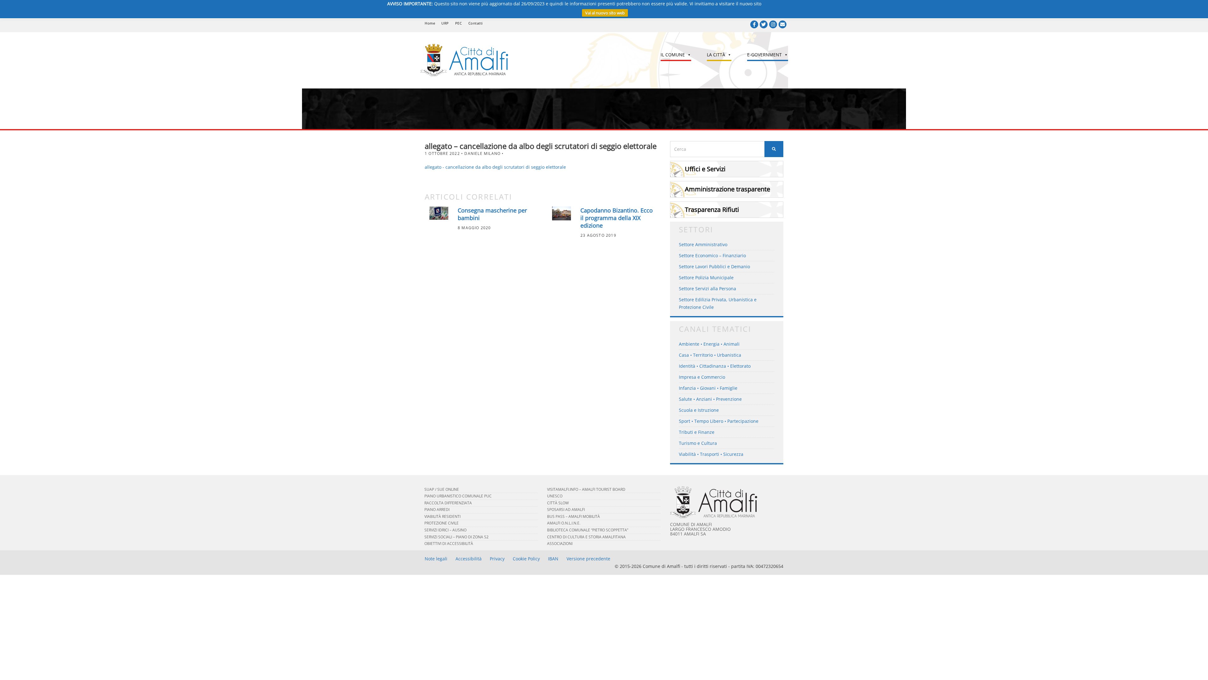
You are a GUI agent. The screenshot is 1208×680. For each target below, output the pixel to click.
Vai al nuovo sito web (605, 13)
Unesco (554, 496)
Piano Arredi (437, 509)
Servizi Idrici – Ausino (445, 530)
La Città (716, 55)
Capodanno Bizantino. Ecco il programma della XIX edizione (616, 218)
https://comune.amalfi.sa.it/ (792, 4)
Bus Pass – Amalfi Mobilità (573, 516)
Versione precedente (588, 559)
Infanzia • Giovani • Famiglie (708, 388)
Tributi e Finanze (696, 432)
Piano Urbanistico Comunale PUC (458, 496)
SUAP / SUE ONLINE (441, 489)
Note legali (436, 559)
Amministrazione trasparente (727, 189)
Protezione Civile (441, 523)
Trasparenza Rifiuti (712, 209)
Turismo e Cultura (698, 443)
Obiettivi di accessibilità (448, 543)
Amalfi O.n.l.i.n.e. (563, 523)
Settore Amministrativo (703, 244)
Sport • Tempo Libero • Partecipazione (718, 421)
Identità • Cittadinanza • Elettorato (715, 366)
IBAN (553, 559)
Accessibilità (469, 559)
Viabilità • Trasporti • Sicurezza (711, 454)
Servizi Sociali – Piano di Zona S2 (456, 537)
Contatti (475, 23)
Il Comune (673, 55)
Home (430, 23)
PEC (458, 23)
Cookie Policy (526, 559)
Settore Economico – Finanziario (712, 255)
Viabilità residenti (442, 516)
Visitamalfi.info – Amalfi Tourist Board (586, 489)
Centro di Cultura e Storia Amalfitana (586, 537)
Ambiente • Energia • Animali (709, 344)
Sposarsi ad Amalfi (566, 509)
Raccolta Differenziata (448, 503)
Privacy (497, 559)
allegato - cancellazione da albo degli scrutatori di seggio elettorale (495, 167)
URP (445, 23)
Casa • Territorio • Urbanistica (710, 355)
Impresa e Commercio (702, 377)
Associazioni (560, 543)
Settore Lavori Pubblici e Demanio (714, 266)
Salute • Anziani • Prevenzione (710, 399)
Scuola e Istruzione (699, 410)
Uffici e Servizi (705, 169)
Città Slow (558, 503)
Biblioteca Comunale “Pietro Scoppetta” (587, 530)
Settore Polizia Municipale (706, 277)
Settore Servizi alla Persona (707, 289)
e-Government (764, 55)
